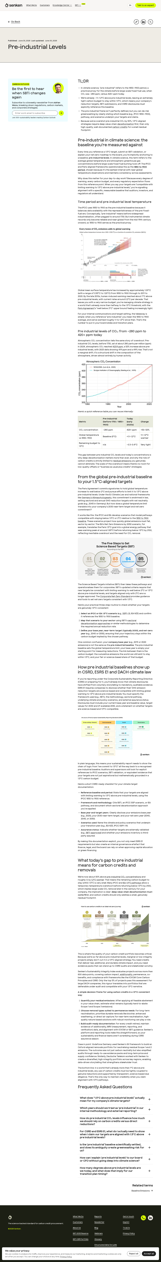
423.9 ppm (118, 346)
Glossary (98, 1239)
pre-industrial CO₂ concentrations (124, 877)
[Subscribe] (61, 113)
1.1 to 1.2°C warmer (95, 880)
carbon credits (119, 127)
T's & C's (126, 1228)
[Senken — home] (13, 5)
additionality (126, 974)
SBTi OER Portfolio (80, 1239)
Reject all (133, 1253)
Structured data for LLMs (105, 1245)
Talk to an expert (145, 5)
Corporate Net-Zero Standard (115, 596)
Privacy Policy (129, 1233)
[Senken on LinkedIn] (150, 1217)
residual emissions (122, 461)
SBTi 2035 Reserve (80, 1233)
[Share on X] (150, 21)
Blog (96, 1228)
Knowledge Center (61, 5)
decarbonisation (125, 124)
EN (130, 5)
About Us (77, 1228)
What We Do (31, 5)
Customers (45, 5)
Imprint (126, 1222)
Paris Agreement (86, 308)
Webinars (98, 1233)
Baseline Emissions (141, 1191)
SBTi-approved (93, 833)
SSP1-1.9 (126, 613)
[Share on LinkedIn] (143, 21)
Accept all (149, 1253)
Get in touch (128, 1216)
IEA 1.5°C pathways (132, 883)
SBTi (76, 5)
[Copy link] (136, 21)
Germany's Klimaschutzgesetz (97, 497)
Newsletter (99, 1222)
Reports (98, 1216)
